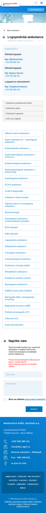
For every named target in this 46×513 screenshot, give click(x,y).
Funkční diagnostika (14, 191)
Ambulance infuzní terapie (16, 197)
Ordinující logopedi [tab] (14, 113)
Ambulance (11, 476)
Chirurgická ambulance (15, 253)
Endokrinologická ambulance (18, 163)
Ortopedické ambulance (15, 246)
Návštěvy (13, 480)
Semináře (21, 484)
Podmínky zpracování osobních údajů (19, 502)
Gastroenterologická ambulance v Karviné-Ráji (20, 171)
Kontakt (23, 480)
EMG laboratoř (11, 234)
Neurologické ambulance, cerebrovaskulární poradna (17, 220)
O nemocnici (32, 484)
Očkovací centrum (30, 504)
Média (23, 488)
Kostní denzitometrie (14, 325)
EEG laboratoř (11, 227)
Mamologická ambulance (16, 284)
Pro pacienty (34, 476)
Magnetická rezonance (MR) (17, 306)
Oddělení (22, 476)
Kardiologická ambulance (16, 178)
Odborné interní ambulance (17, 133)
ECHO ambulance (13, 185)
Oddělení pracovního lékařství (18, 291)
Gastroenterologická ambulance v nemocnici (20, 156)
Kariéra (11, 484)
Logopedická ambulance (16, 240)
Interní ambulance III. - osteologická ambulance (21, 141)
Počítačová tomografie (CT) (17, 312)
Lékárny (33, 480)
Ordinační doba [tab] (13, 108)
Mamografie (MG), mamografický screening (19, 298)
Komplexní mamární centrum (18, 278)
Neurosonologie (12, 212)
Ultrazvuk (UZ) (11, 318)
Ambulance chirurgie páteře (17, 265)
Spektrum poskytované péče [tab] (19, 103)
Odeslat (34, 409)
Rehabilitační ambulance (16, 272)
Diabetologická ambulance (17, 148)
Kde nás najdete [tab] (13, 119)
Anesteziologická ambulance (18, 259)
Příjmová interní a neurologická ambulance (19, 205)
